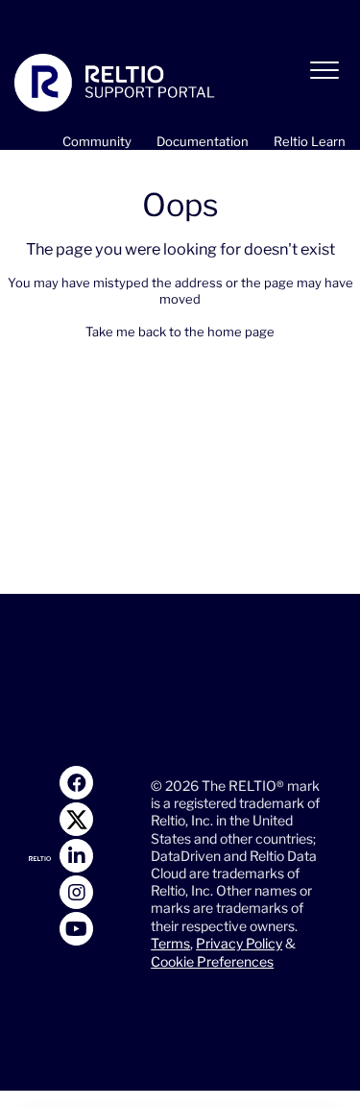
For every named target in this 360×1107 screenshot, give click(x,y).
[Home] (114, 82)
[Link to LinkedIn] (76, 856)
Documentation (202, 141)
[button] (324, 70)
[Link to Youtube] (76, 929)
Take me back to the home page (180, 331)
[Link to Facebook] (76, 783)
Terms (170, 943)
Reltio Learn (310, 141)
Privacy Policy (239, 943)
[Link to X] (76, 819)
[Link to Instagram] (76, 892)
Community (97, 141)
